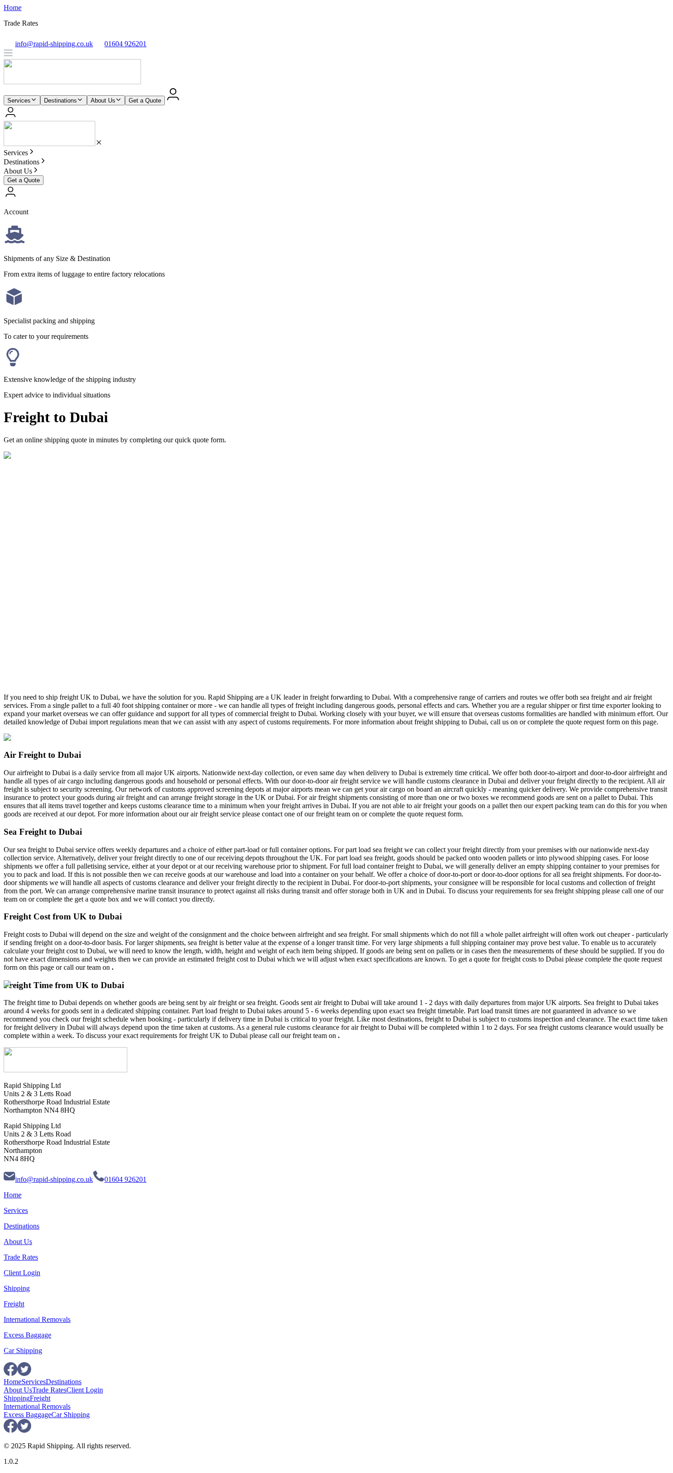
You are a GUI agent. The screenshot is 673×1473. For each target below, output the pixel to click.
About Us (103, 100)
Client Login (22, 1273)
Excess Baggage (27, 1335)
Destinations (60, 100)
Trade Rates (21, 1257)
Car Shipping (23, 1350)
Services (19, 100)
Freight (14, 1304)
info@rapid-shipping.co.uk (54, 1179)
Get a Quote (145, 100)
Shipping (17, 1288)
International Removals (37, 1319)
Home (13, 7)
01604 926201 (125, 1179)
